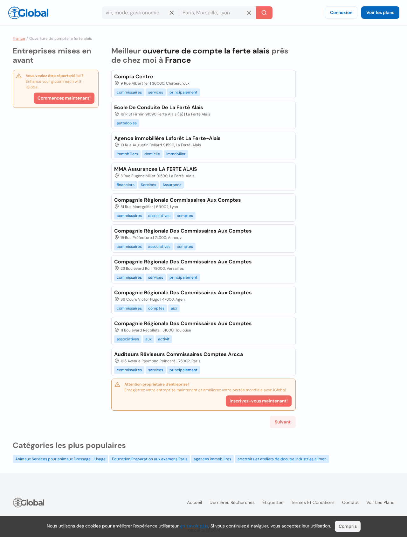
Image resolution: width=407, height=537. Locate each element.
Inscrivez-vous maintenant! (259, 401)
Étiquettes (272, 502)
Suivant (283, 422)
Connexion (341, 12)
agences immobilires (212, 459)
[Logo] (28, 12)
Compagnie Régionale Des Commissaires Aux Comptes (183, 230)
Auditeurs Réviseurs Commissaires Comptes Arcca (178, 354)
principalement (183, 92)
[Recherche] (264, 12)
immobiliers (127, 154)
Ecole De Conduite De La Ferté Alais (158, 107)
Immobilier (176, 154)
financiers (126, 184)
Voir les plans (380, 12)
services (155, 92)
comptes (185, 215)
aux (174, 308)
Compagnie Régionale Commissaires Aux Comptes (177, 200)
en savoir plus (194, 526)
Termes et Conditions (313, 502)
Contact (350, 502)
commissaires (129, 92)
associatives (159, 215)
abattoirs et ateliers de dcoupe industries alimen (282, 459)
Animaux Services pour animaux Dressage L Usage (60, 459)
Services (148, 184)
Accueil (194, 502)
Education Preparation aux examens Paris (149, 459)
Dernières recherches (232, 502)
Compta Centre (133, 76)
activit (163, 339)
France (19, 38)
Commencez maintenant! (64, 98)
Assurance (172, 184)
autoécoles (127, 123)
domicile (152, 154)
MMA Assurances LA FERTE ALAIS (155, 169)
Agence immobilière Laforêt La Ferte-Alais (167, 138)
